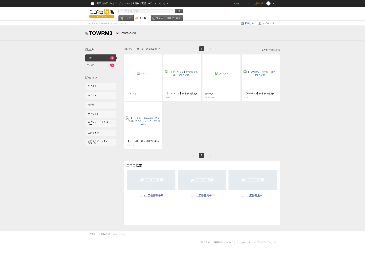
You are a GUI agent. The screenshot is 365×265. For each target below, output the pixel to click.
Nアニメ (152, 3)
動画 (99, 3)
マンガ (159, 18)
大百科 (136, 3)
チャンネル (124, 3)
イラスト (143, 18)
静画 (105, 3)
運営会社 (205, 242)
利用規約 (218, 242)
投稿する (249, 23)
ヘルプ (229, 242)
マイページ (268, 23)
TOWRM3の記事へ (128, 33)
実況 (143, 3)
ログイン (237, 3)
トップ (127, 18)
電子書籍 (176, 18)
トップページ (243, 242)
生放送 (113, 3)
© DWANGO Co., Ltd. (265, 242)
